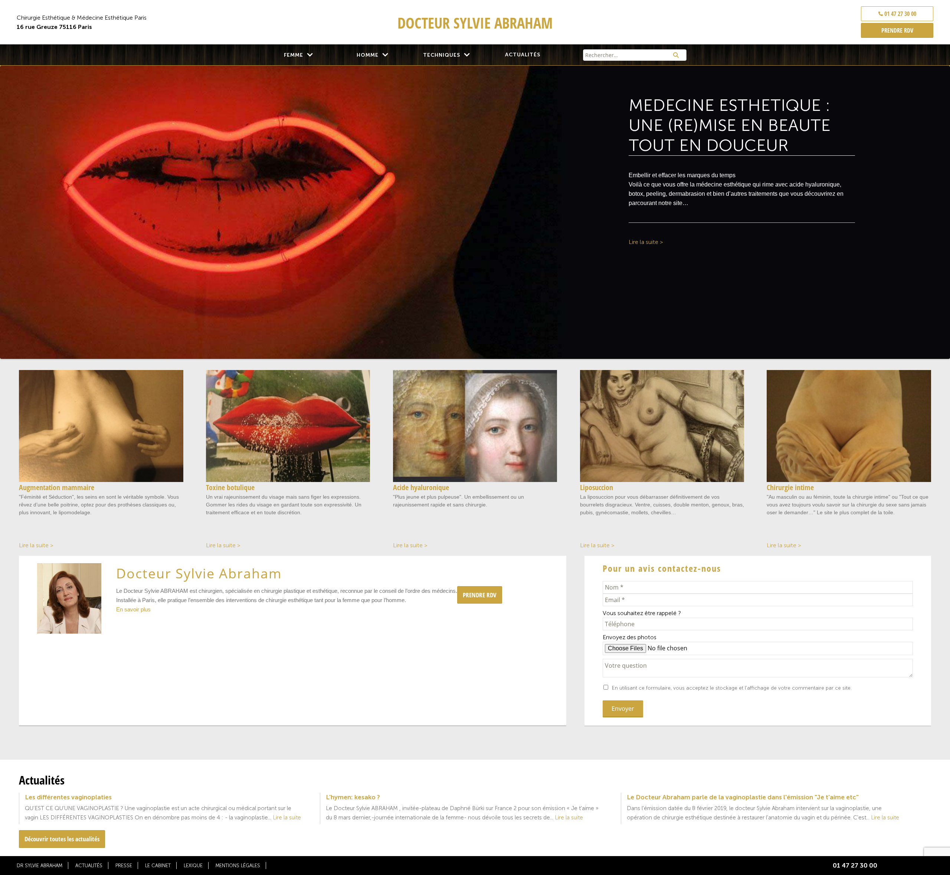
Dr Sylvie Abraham (39, 865)
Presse (123, 865)
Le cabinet (158, 865)
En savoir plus (133, 609)
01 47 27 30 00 (899, 14)
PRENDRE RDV (897, 30)
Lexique (193, 865)
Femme (293, 55)
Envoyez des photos (629, 637)
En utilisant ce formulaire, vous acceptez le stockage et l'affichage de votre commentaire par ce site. (732, 688)
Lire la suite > (646, 241)
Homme (368, 55)
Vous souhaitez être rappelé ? (642, 613)
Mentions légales (238, 865)
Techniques (441, 55)
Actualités (522, 55)
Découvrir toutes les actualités (61, 839)
